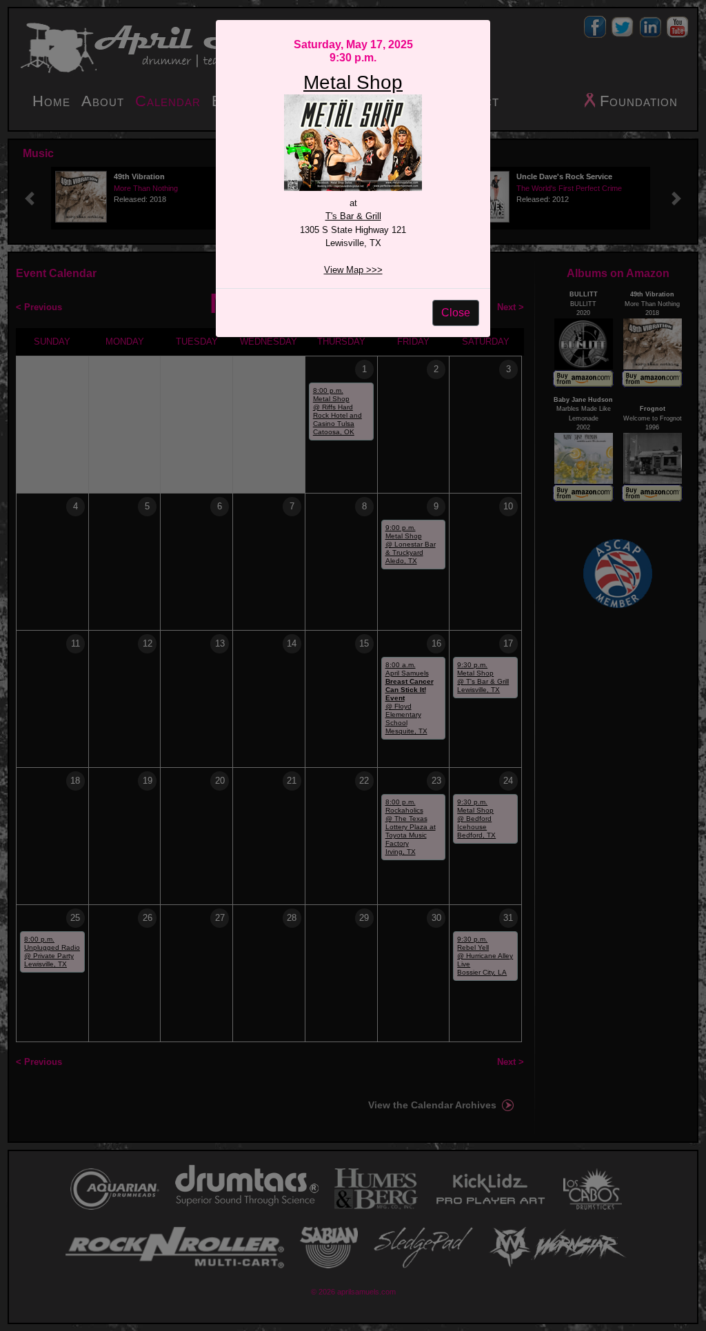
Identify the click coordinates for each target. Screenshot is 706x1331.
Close (455, 312)
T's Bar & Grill (353, 216)
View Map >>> (353, 270)
